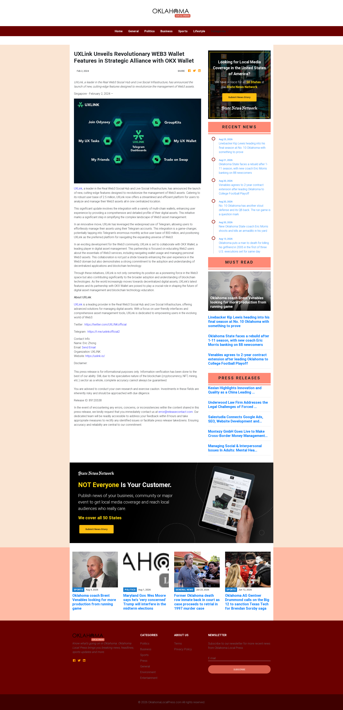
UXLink (78, 188)
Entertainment (148, 678)
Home (120, 31)
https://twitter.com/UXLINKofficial (105, 324)
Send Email (89, 347)
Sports (183, 31)
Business (166, 31)
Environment (148, 672)
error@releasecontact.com (175, 412)
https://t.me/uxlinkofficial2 (104, 331)
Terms (178, 643)
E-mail (212, 658)
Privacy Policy (183, 649)
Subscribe (239, 669)
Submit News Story (239, 97)
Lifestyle (199, 31)
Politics (149, 31)
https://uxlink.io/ (95, 356)
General (133, 31)
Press (143, 660)
